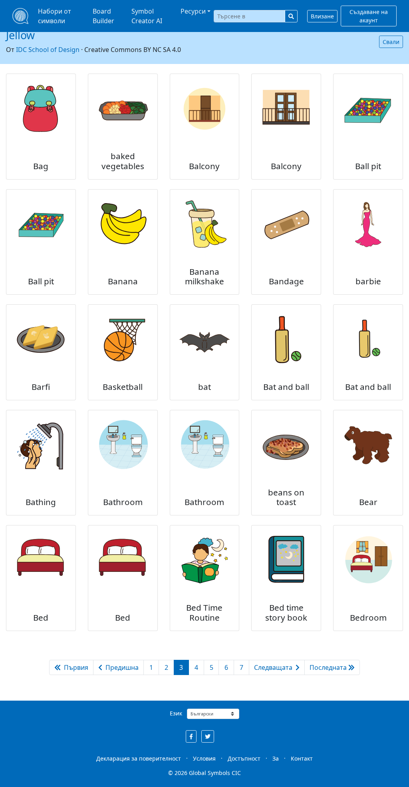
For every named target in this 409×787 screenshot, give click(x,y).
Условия (204, 758)
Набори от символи (54, 16)
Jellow (20, 35)
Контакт (302, 758)
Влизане (322, 16)
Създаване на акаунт (368, 16)
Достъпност (244, 758)
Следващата (274, 667)
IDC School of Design (47, 49)
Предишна (121, 667)
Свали (391, 42)
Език (176, 713)
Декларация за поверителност (138, 758)
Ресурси (193, 11)
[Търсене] (291, 16)
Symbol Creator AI (146, 16)
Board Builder (103, 16)
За (275, 758)
